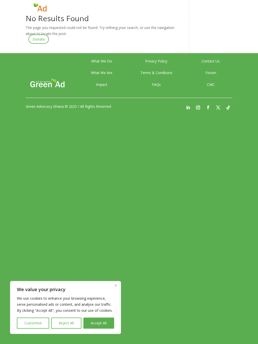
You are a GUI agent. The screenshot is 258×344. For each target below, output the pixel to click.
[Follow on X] (218, 108)
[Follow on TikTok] (228, 108)
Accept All (99, 323)
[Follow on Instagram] (198, 108)
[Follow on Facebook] (208, 108)
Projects (165, 9)
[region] (65, 307)
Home (105, 9)
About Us (125, 9)
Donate (39, 39)
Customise (33, 323)
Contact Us (195, 17)
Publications (189, 9)
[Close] (116, 285)
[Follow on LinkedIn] (188, 108)
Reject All (66, 323)
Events (145, 9)
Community (164, 17)
